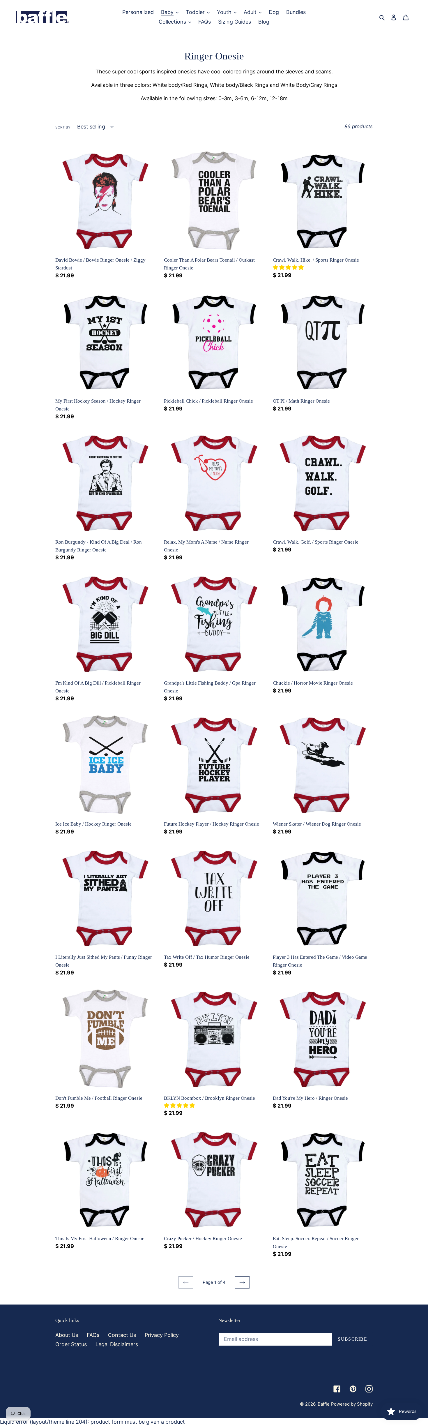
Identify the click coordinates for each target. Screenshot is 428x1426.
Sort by (62, 127)
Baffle (324, 1404)
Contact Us (122, 1335)
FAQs (93, 1335)
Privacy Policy (162, 1335)
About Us (66, 1335)
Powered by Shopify (352, 1404)
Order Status (71, 1344)
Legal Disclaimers (116, 1344)
